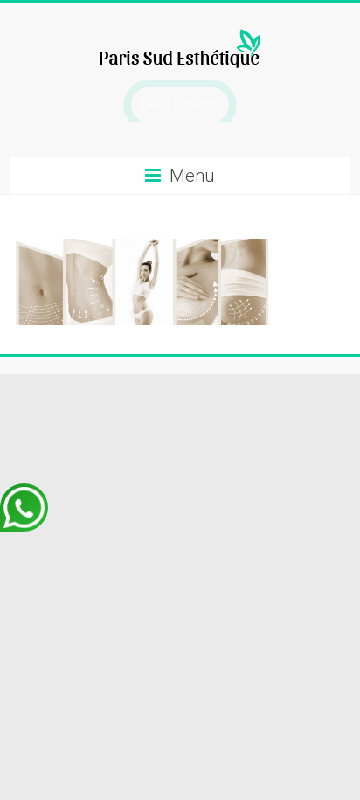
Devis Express (180, 105)
